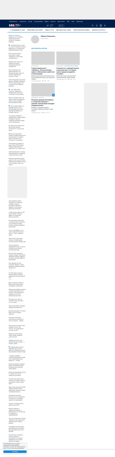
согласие (9, 448)
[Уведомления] (96, 25)
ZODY (68, 21)
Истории (41, 97)
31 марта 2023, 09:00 (36, 81)
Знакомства (23, 21)
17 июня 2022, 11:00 (35, 112)
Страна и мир (34, 66)
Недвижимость (13, 21)
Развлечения (34, 97)
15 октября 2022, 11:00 (61, 79)
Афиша (47, 21)
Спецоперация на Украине (71, 66)
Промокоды (79, 21)
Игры (73, 21)
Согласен (15, 451)
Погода (30, 21)
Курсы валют (61, 21)
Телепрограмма (38, 21)
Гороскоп (53, 21)
